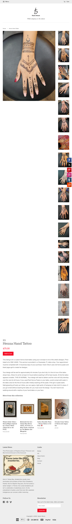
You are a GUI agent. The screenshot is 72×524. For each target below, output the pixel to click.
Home (4, 28)
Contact (39, 461)
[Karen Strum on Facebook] (4, 502)
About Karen (41, 456)
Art (38, 453)
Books (39, 451)
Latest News (7, 447)
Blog (38, 458)
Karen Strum (41, 516)
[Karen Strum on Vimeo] (11, 502)
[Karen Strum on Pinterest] (7, 502)
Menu (7, 1)
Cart (67, 1)
